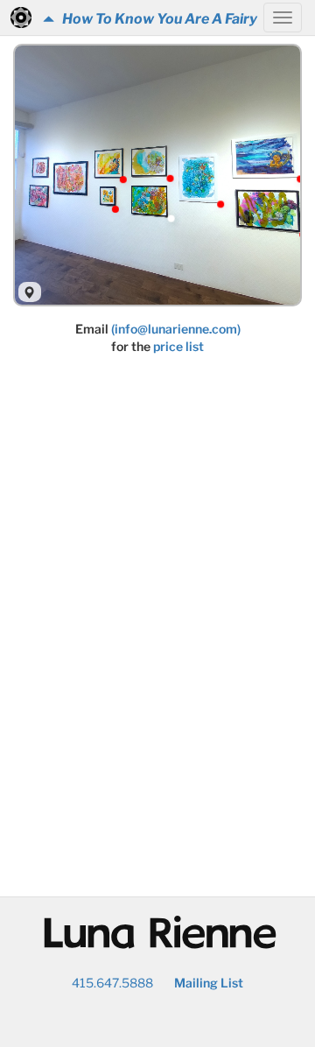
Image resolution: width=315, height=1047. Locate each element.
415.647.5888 (112, 982)
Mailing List (208, 982)
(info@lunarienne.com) (176, 328)
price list (178, 346)
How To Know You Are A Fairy (155, 19)
